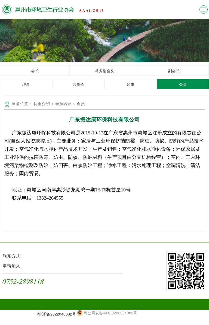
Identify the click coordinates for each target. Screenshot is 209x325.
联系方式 (11, 256)
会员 (183, 84)
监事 (130, 84)
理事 (26, 84)
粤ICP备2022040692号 (56, 314)
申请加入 (11, 266)
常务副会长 (104, 70)
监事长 (78, 84)
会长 (35, 70)
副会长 (174, 70)
